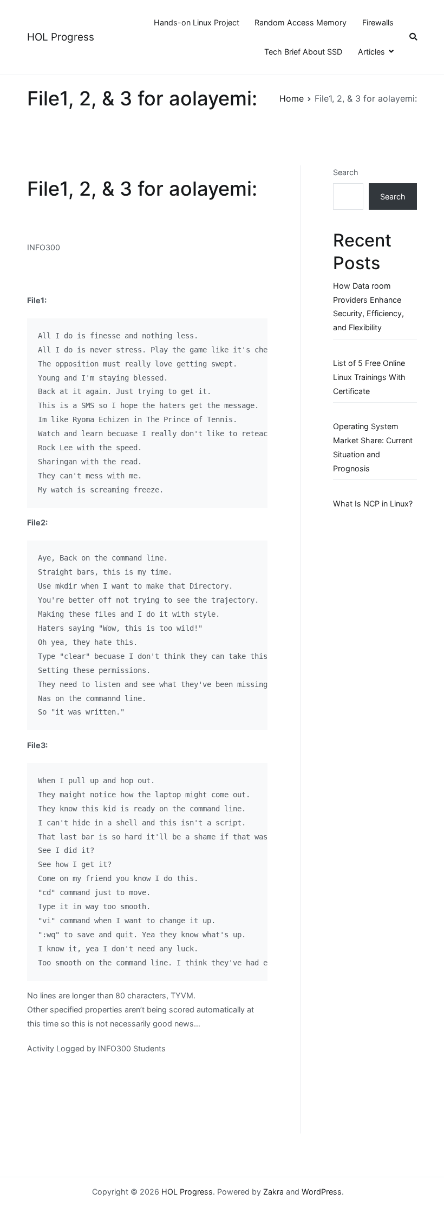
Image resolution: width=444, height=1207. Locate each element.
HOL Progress (60, 37)
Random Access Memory (300, 22)
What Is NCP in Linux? (373, 503)
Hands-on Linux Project (196, 22)
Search (345, 172)
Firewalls (378, 22)
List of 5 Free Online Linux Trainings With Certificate (369, 377)
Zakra (273, 1191)
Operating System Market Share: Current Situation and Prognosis (373, 447)
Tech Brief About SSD (303, 51)
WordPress (322, 1191)
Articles (371, 51)
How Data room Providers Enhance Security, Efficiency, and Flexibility (368, 306)
